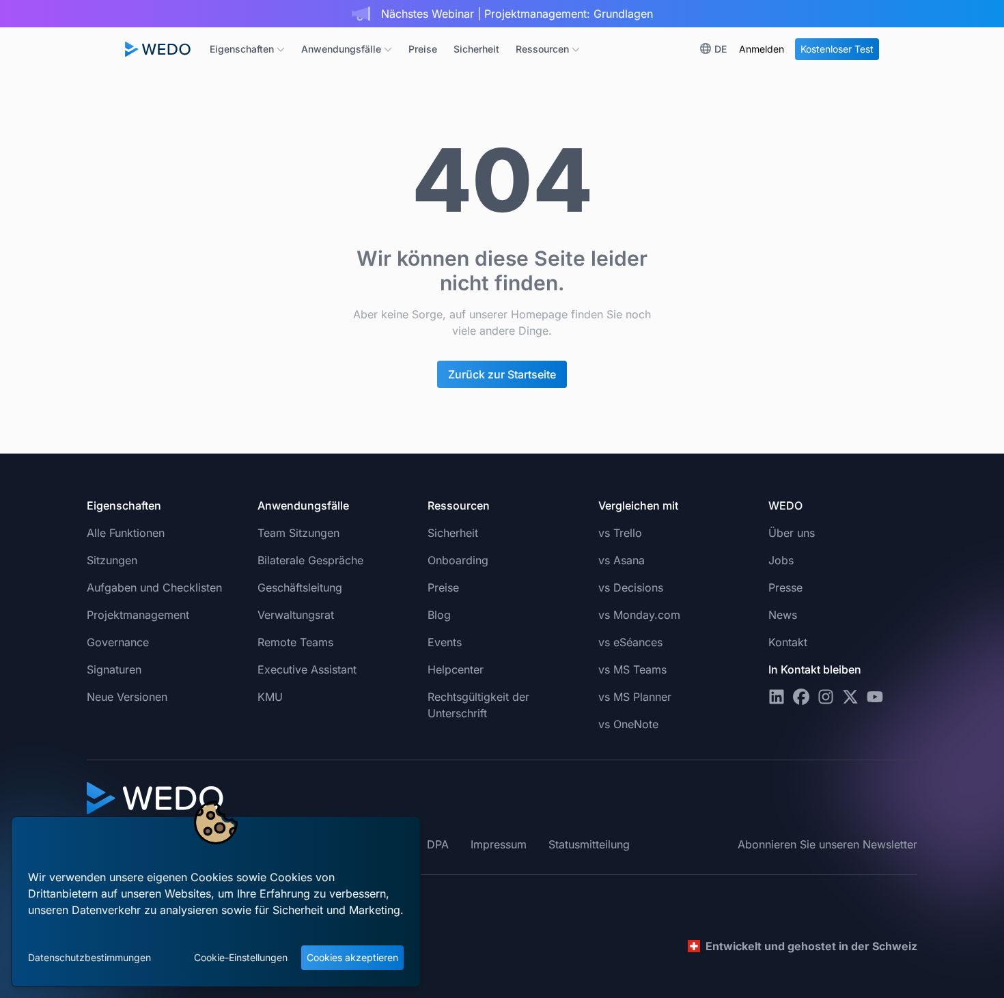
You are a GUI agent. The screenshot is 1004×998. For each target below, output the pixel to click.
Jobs (781, 560)
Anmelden (761, 49)
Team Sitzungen (298, 533)
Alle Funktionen (126, 533)
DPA (438, 844)
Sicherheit (476, 49)
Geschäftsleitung (299, 587)
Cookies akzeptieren (352, 957)
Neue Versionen (127, 697)
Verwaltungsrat (295, 615)
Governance (118, 642)
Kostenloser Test (837, 49)
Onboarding (458, 560)
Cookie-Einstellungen (241, 957)
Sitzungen (112, 560)
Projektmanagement (138, 615)
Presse (785, 587)
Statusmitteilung (589, 844)
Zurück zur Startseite (502, 374)
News (782, 615)
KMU (270, 697)
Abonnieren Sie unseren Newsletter (827, 844)
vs (620, 533)
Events (445, 642)
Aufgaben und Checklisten (154, 587)
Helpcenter (456, 669)
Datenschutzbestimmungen (89, 957)
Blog (439, 615)
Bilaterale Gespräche (310, 560)
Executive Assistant (307, 669)
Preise (422, 49)
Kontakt (787, 642)
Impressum (499, 844)
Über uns (791, 533)
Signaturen (114, 669)
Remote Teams (295, 642)
